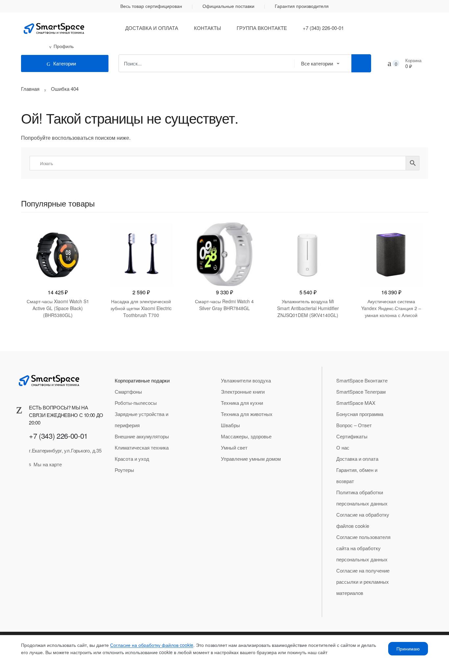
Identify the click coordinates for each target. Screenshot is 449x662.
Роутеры (124, 469)
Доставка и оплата (151, 27)
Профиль (64, 46)
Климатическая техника (142, 447)
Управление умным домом (251, 458)
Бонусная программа (359, 413)
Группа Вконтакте (262, 27)
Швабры (230, 425)
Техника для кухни (242, 402)
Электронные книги (243, 391)
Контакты (207, 27)
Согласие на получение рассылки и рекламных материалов (363, 581)
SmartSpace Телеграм (361, 391)
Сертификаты (351, 436)
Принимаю (408, 648)
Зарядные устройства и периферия (141, 419)
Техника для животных (246, 413)
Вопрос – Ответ (354, 425)
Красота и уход (132, 458)
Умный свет (234, 447)
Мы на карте (48, 464)
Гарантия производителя (302, 6)
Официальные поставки (228, 6)
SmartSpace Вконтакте (362, 380)
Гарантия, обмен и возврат (356, 475)
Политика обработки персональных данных (362, 498)
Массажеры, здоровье (246, 436)
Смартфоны (128, 391)
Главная (30, 88)
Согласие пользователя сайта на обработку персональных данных (363, 548)
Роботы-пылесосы (136, 402)
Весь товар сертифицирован (151, 6)
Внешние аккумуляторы (142, 436)
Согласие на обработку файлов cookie (362, 520)
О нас (342, 447)
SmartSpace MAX (355, 402)
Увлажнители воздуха (246, 380)
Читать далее (57, 336)
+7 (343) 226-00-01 (323, 27)
